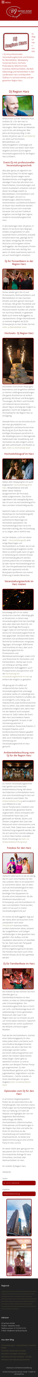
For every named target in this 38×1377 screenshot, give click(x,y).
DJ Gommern (14, 1299)
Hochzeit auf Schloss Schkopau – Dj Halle (16, 1357)
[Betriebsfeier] (19, 1217)
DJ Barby (32, 1301)
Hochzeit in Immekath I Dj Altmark (13, 1354)
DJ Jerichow (8, 1303)
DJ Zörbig (19, 1299)
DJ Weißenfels (24, 1299)
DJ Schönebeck (27, 1301)
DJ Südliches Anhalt (30, 1306)
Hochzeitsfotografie (17, 540)
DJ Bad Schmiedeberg (14, 1303)
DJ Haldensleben (10, 1294)
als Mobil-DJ (30, 136)
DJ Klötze (10, 1301)
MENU (8, 2)
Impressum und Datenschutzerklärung (19, 1368)
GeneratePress (19, 1374)
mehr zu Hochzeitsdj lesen (18, 447)
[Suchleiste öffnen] (35, 23)
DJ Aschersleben (33, 1291)
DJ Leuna (28, 1303)
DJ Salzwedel (22, 1294)
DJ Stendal (27, 1291)
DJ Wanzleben (32, 1299)
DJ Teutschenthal (21, 1301)
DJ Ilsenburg (16, 1308)
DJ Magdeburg (4, 1291)
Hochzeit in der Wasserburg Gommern (15, 1359)
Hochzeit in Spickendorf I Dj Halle (13, 1351)
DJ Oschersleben (13, 1306)
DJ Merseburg (15, 1301)
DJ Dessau (12, 1291)
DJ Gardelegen (9, 1299)
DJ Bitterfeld (18, 1296)
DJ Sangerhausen (10, 1308)
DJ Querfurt (23, 1296)
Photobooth (7, 925)
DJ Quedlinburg (4, 1294)
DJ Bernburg (27, 1294)
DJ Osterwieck (13, 1296)
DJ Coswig (24, 1303)
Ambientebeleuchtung (12, 801)
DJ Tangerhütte (20, 1306)
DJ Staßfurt (7, 1301)
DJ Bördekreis (7, 1296)
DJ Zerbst (20, 1303)
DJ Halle (8, 1291)
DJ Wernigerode (17, 1294)
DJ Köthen (8, 1306)
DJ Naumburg (28, 1296)
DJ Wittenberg (22, 1291)
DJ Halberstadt (17, 1291)
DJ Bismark (25, 1306)
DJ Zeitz (28, 1299)
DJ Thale (31, 1294)
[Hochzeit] (19, 1257)
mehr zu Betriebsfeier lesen (14, 327)
